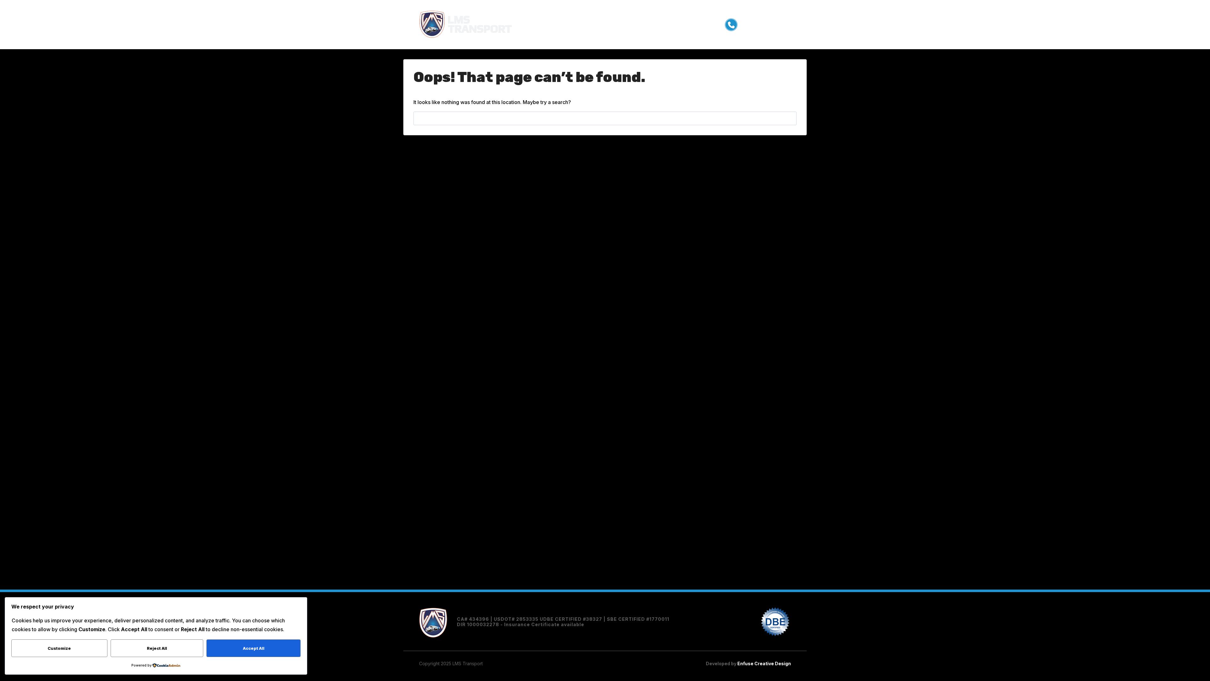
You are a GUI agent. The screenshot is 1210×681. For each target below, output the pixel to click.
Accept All (253, 648)
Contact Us (652, 24)
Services (555, 24)
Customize (59, 648)
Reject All (157, 648)
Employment (615, 24)
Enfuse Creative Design (763, 663)
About (583, 24)
